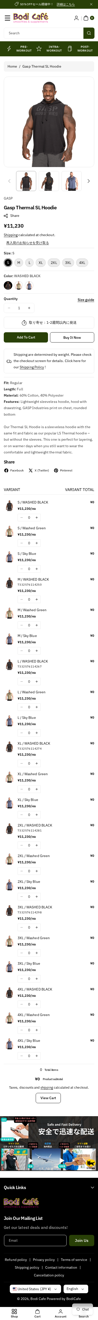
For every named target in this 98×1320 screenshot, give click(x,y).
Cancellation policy (49, 1275)
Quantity (11, 298)
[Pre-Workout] (9, 48)
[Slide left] (9, 181)
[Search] (88, 33)
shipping (46, 1087)
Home (12, 66)
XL (41, 262)
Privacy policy (44, 1259)
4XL (82, 262)
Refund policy (16, 1259)
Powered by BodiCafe (64, 1298)
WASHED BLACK (8, 285)
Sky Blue (29, 285)
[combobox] (49, 33)
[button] (7, 18)
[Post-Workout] (70, 48)
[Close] (91, 4)
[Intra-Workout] (38, 48)
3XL (68, 262)
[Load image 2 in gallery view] (49, 181)
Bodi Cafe (38, 1298)
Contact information (61, 1267)
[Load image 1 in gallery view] (26, 181)
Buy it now (72, 337)
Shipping (11, 235)
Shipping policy (27, 1267)
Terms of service (74, 1259)
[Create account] (76, 18)
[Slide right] (88, 181)
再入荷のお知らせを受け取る (27, 243)
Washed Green (18, 285)
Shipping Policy (32, 367)
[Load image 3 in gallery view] (72, 181)
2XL (54, 262)
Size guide (86, 299)
